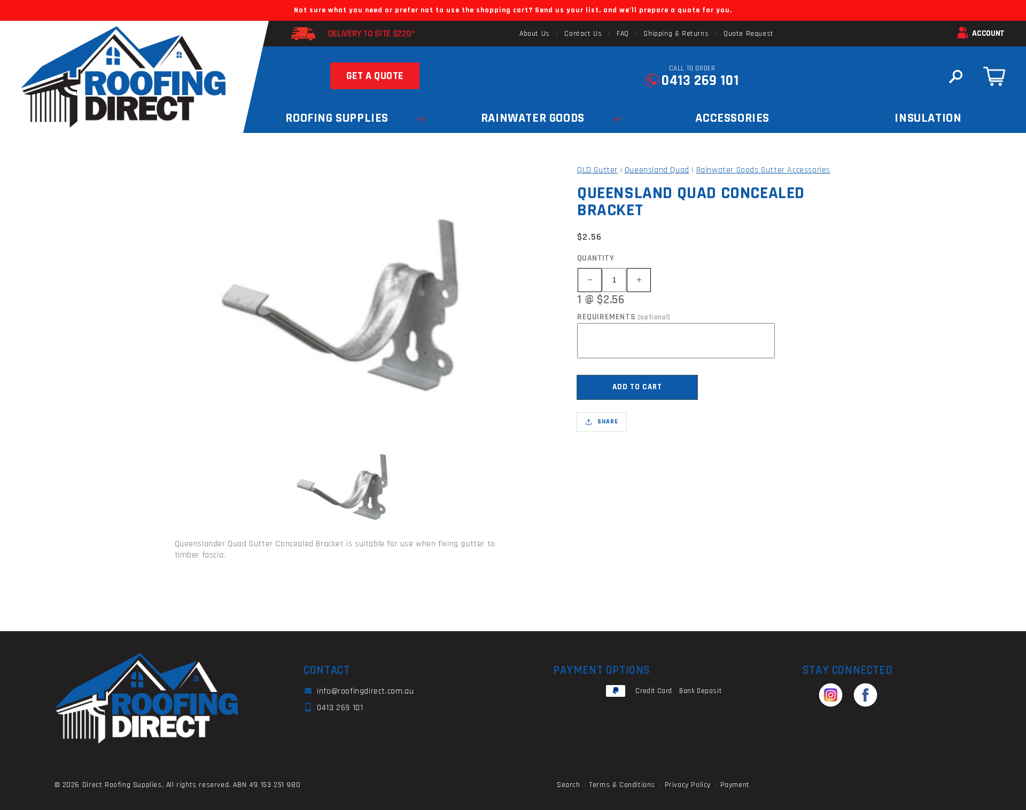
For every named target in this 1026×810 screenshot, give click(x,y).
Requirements (624, 317)
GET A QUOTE (375, 76)
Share (607, 422)
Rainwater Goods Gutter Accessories (763, 170)
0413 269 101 (700, 81)
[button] (955, 76)
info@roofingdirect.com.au (365, 691)
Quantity (595, 258)
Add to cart (637, 387)
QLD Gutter (597, 170)
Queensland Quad (657, 170)
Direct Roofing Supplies (122, 785)
